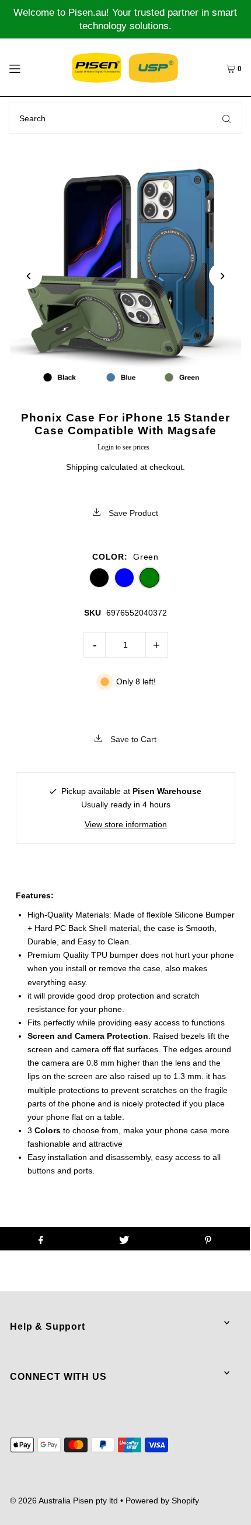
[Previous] (29, 276)
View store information (126, 824)
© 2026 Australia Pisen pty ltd (64, 1500)
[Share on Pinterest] (208, 1238)
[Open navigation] (31, 67)
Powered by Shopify (162, 1500)
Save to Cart (132, 739)
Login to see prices (123, 447)
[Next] (222, 276)
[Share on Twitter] (124, 1238)
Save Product (132, 513)
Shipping (82, 467)
